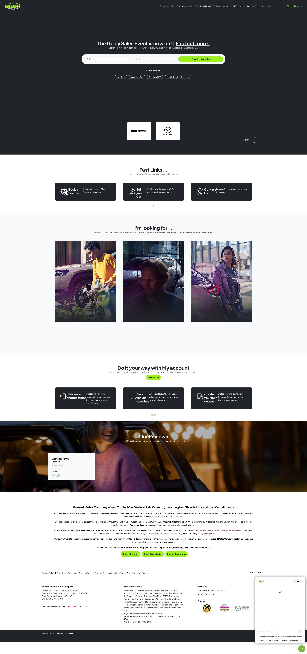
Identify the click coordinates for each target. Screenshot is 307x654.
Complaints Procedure (66, 573)
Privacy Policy (48, 573)
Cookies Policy (86, 573)
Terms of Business (103, 573)
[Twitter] (209, 594)
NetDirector (47, 633)
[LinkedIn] (205, 594)
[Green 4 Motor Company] (13, 6)
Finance (145, 573)
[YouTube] (212, 594)
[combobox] (106, 59)
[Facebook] (198, 594)
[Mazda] (168, 131)
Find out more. (193, 43)
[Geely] (139, 131)
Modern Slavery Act (121, 573)
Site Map (136, 573)
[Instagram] (202, 594)
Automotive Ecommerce (63, 633)
